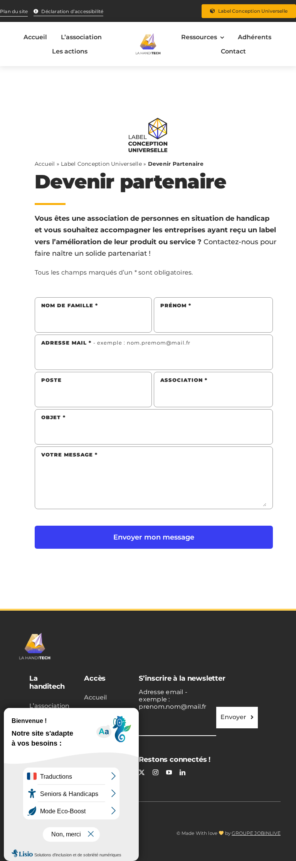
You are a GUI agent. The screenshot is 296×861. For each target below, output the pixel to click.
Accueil (45, 163)
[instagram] (155, 772)
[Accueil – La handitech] (148, 44)
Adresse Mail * (115, 343)
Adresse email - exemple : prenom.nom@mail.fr (172, 699)
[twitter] (142, 772)
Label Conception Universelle (101, 163)
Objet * (53, 417)
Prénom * (175, 305)
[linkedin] (182, 772)
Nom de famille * (69, 305)
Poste (51, 380)
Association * (183, 380)
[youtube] (169, 772)
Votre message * (69, 454)
